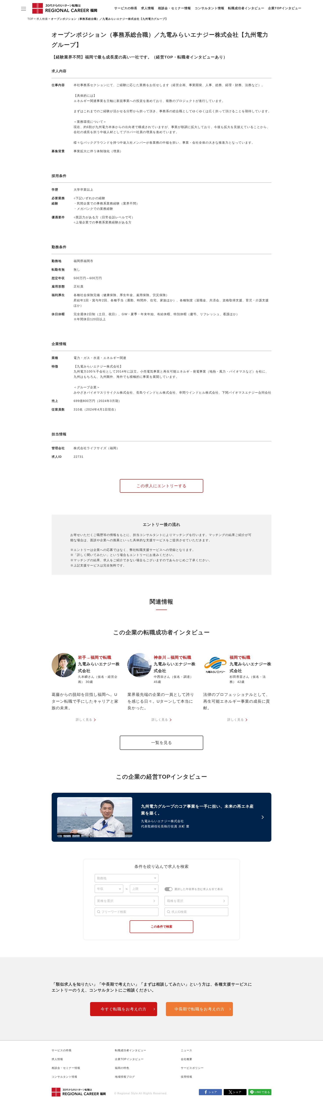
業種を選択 (105, 901)
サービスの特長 (125, 8)
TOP (30, 18)
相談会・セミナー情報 (174, 8)
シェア (213, 1092)
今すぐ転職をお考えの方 (124, 1009)
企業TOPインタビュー (284, 8)
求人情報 (147, 8)
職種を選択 (175, 901)
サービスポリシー (192, 1067)
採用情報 (186, 1076)
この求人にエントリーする (161, 486)
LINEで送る (262, 1092)
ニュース (186, 1050)
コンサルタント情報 (209, 8)
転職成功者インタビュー (246, 8)
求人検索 (42, 18)
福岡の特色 (122, 1067)
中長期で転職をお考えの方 (199, 1009)
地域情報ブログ (125, 1076)
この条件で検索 (161, 926)
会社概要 (186, 1059)
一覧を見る (161, 742)
